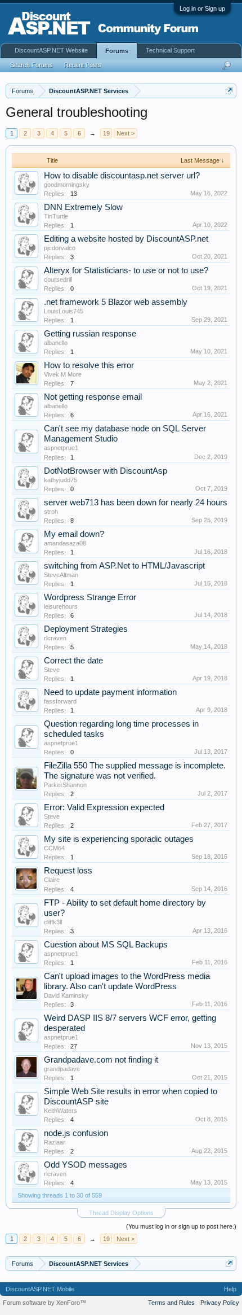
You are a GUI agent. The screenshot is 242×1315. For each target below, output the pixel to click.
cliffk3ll (53, 922)
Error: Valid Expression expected (104, 807)
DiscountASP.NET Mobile (40, 1289)
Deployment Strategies (86, 629)
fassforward (60, 701)
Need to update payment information (110, 692)
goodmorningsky (66, 184)
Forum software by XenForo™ (44, 1302)
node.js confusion (76, 1133)
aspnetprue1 (61, 447)
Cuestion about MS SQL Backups (106, 944)
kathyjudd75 (60, 480)
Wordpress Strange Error (90, 597)
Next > (125, 133)
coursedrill (58, 279)
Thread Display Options (121, 1212)
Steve (52, 669)
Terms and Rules (171, 1302)
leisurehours (61, 606)
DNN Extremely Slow (83, 207)
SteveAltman (61, 574)
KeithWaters (60, 1110)
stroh (51, 511)
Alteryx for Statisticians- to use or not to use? (126, 270)
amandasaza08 (65, 543)
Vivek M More (63, 374)
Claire (52, 879)
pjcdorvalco (59, 247)
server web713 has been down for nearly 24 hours (135, 502)
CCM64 (54, 848)
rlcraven (55, 638)
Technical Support (170, 50)
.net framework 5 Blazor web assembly (115, 302)
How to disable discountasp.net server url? (122, 175)
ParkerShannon (65, 784)
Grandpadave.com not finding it (101, 1059)
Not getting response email (93, 396)
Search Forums (31, 65)
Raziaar (54, 1142)
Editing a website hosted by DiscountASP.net (126, 238)
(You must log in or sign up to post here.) (181, 1226)
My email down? (74, 534)
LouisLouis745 (63, 311)
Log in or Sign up (202, 8)
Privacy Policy (219, 1302)
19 (106, 133)
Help (230, 1289)
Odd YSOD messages (85, 1164)
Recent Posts (82, 65)
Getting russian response (90, 333)
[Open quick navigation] (229, 90)
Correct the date (73, 660)
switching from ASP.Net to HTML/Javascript (124, 565)
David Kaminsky (66, 995)
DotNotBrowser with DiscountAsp (105, 470)
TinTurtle (56, 216)
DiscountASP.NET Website (51, 50)
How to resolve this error (89, 365)
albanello (56, 342)
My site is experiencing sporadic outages (119, 839)
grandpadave (62, 1068)
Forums (116, 50)
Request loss (68, 870)
